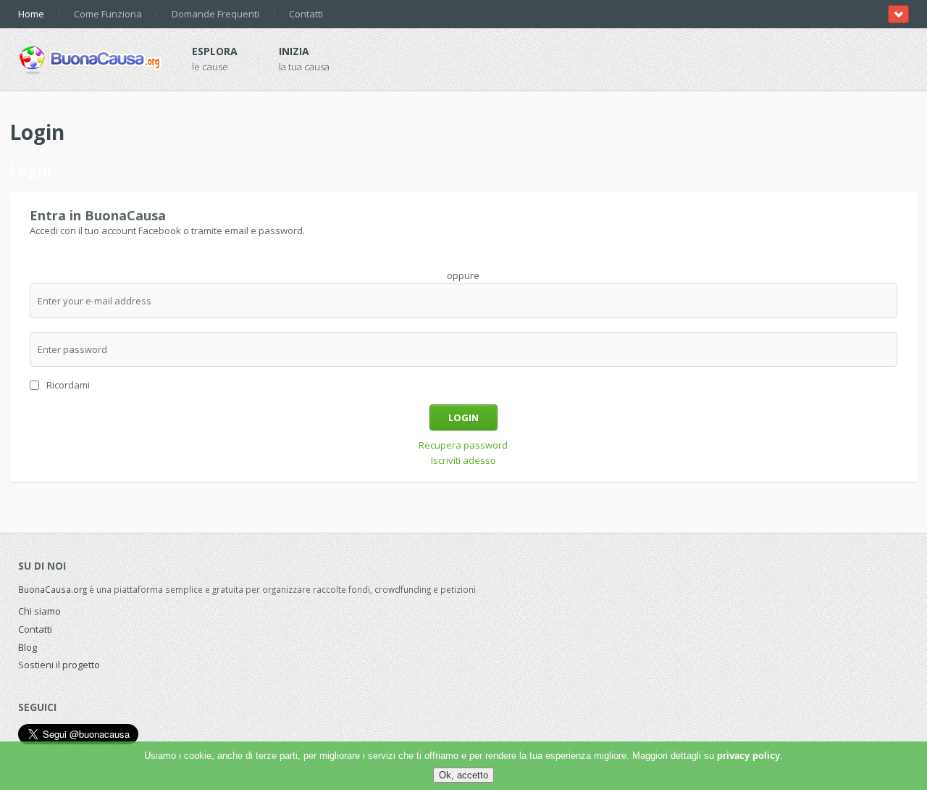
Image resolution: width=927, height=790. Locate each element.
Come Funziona (108, 13)
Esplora (215, 51)
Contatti (306, 13)
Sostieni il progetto (59, 664)
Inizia (294, 51)
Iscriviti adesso (463, 460)
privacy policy (748, 755)
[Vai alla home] (90, 57)
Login (463, 417)
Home (31, 13)
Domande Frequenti (215, 13)
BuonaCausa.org (52, 589)
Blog (27, 647)
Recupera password (463, 445)
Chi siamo (39, 611)
